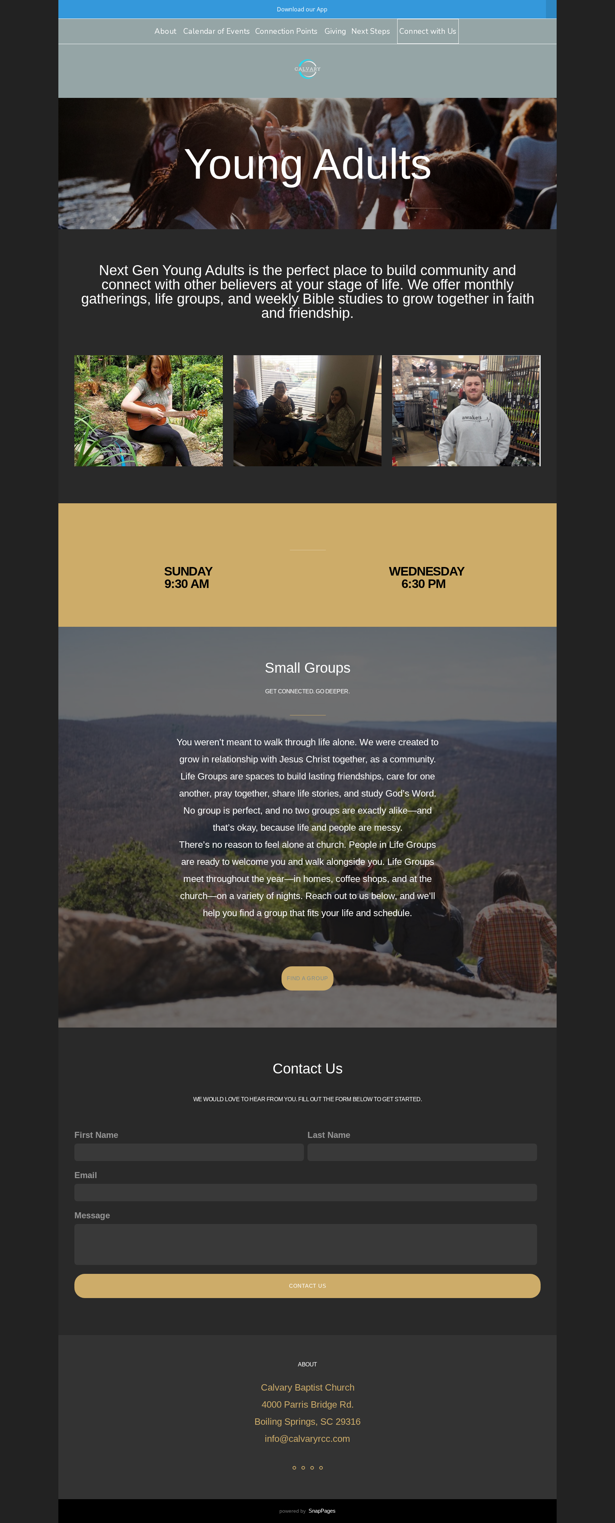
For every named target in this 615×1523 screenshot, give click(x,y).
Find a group (307, 978)
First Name (96, 1135)
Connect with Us (427, 31)
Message (92, 1215)
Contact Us (307, 1286)
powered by (307, 1511)
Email (85, 1175)
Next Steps (372, 31)
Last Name (329, 1135)
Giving (335, 31)
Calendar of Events (216, 31)
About (166, 31)
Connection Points (287, 31)
